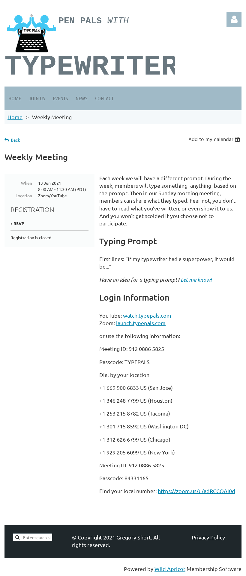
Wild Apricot (169, 569)
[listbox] (215, 139)
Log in (234, 19)
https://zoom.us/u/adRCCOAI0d (196, 491)
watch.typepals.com (147, 315)
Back (15, 140)
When (26, 183)
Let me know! (196, 279)
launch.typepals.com (141, 323)
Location (24, 195)
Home (15, 117)
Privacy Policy (208, 537)
